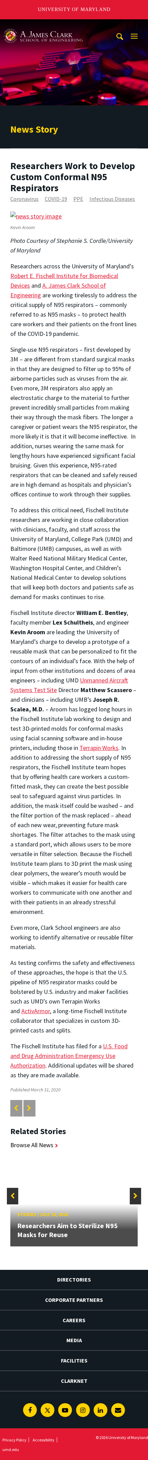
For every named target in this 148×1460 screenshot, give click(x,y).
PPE (78, 198)
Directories (74, 1279)
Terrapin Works (99, 748)
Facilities (74, 1360)
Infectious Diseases (112, 198)
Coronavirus (24, 198)
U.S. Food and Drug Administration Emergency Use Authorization (69, 1055)
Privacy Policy (14, 1439)
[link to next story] (29, 1108)
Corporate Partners (74, 1299)
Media (74, 1340)
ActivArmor (35, 1011)
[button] (12, 1196)
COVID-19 (56, 198)
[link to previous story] (16, 1108)
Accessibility (43, 1439)
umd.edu (10, 1449)
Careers (74, 1320)
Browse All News (31, 1145)
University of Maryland (74, 9)
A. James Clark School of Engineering (43, 26)
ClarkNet (74, 1380)
